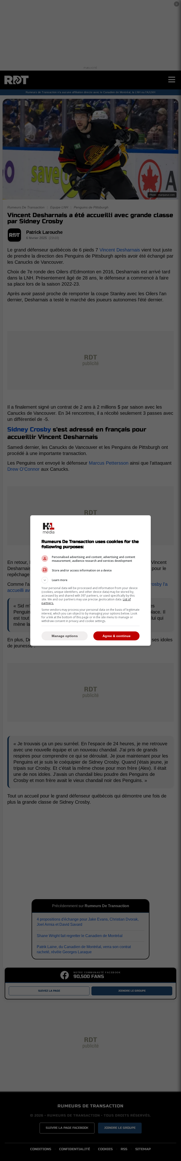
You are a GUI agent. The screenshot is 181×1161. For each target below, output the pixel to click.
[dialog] (90, 580)
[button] (90, 580)
